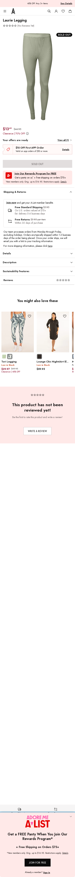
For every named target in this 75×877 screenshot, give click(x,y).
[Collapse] (71, 817)
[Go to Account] (56, 11)
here (50, 246)
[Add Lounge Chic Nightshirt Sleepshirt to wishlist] (65, 316)
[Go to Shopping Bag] (70, 11)
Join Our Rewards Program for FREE (35, 173)
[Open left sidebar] (4, 11)
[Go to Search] (49, 11)
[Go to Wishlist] (63, 11)
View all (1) (63, 140)
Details (65, 149)
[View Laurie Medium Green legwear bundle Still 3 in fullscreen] (37, 77)
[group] (37, 77)
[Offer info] (27, 133)
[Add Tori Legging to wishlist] (29, 316)
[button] (18, 25)
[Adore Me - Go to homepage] (13, 11)
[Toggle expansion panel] (70, 192)
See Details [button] (66, 3)
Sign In (46, 872)
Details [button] (63, 182)
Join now (11, 202)
